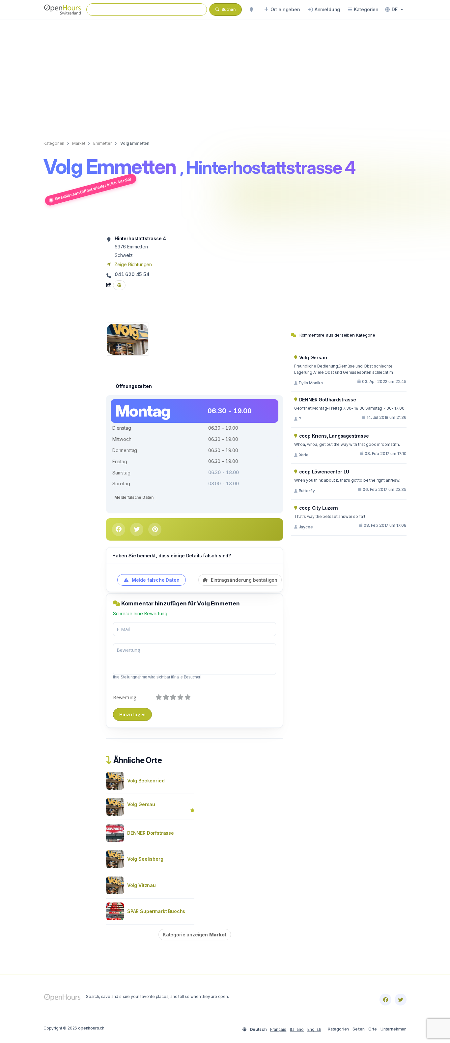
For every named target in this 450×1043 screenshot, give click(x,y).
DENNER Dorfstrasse (150, 833)
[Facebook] (385, 999)
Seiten (358, 1029)
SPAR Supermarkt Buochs (156, 911)
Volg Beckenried (145, 780)
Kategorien (338, 1029)
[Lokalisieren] (251, 9)
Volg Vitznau (141, 885)
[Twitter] (401, 999)
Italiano (297, 1029)
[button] (394, 9)
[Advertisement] (225, 73)
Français (278, 1029)
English (314, 1029)
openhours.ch (91, 1028)
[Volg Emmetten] (127, 339)
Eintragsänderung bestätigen (243, 580)
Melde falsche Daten (134, 497)
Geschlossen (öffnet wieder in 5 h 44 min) (93, 188)
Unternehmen (393, 1029)
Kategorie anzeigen (195, 934)
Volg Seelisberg (145, 859)
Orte (372, 1029)
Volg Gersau (141, 804)
